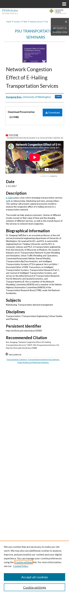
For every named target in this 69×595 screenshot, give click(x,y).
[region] (34, 568)
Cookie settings (23, 562)
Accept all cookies (34, 577)
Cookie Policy (20, 566)
